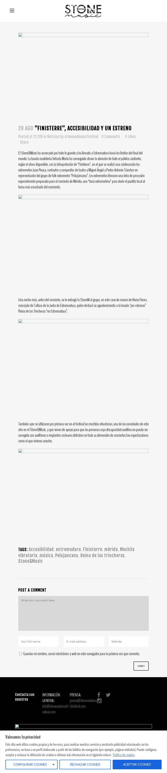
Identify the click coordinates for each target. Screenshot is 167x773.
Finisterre (92, 549)
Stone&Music (30, 561)
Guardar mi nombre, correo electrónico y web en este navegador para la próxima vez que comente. (81, 654)
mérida (111, 549)
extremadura (68, 549)
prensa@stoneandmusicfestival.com (83, 703)
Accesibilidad (41, 549)
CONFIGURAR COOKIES (30, 764)
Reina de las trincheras (102, 555)
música (46, 555)
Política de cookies (124, 755)
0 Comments (111, 136)
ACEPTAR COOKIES (137, 764)
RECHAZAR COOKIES (85, 764)
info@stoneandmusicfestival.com (55, 709)
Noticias (53, 136)
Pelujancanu (66, 555)
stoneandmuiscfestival (81, 136)
